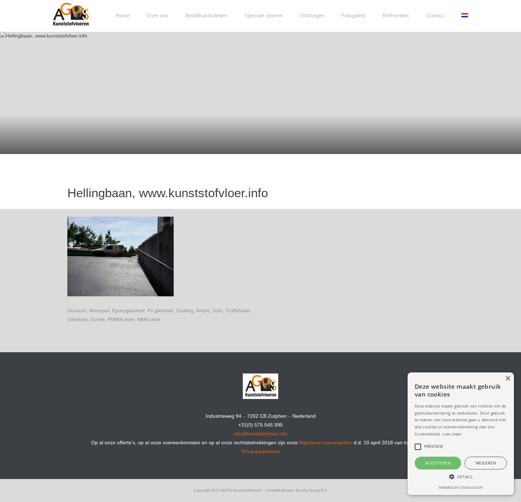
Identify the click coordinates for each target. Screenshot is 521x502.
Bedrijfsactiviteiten (206, 15)
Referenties (395, 15)
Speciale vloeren (264, 15)
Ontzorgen (312, 15)
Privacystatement (260, 451)
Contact (435, 15)
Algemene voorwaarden (325, 442)
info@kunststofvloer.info (260, 434)
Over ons (157, 15)
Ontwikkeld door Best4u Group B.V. (297, 490)
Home (123, 15)
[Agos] (97, 10)
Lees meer (452, 434)
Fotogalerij (353, 15)
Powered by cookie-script (461, 487)
